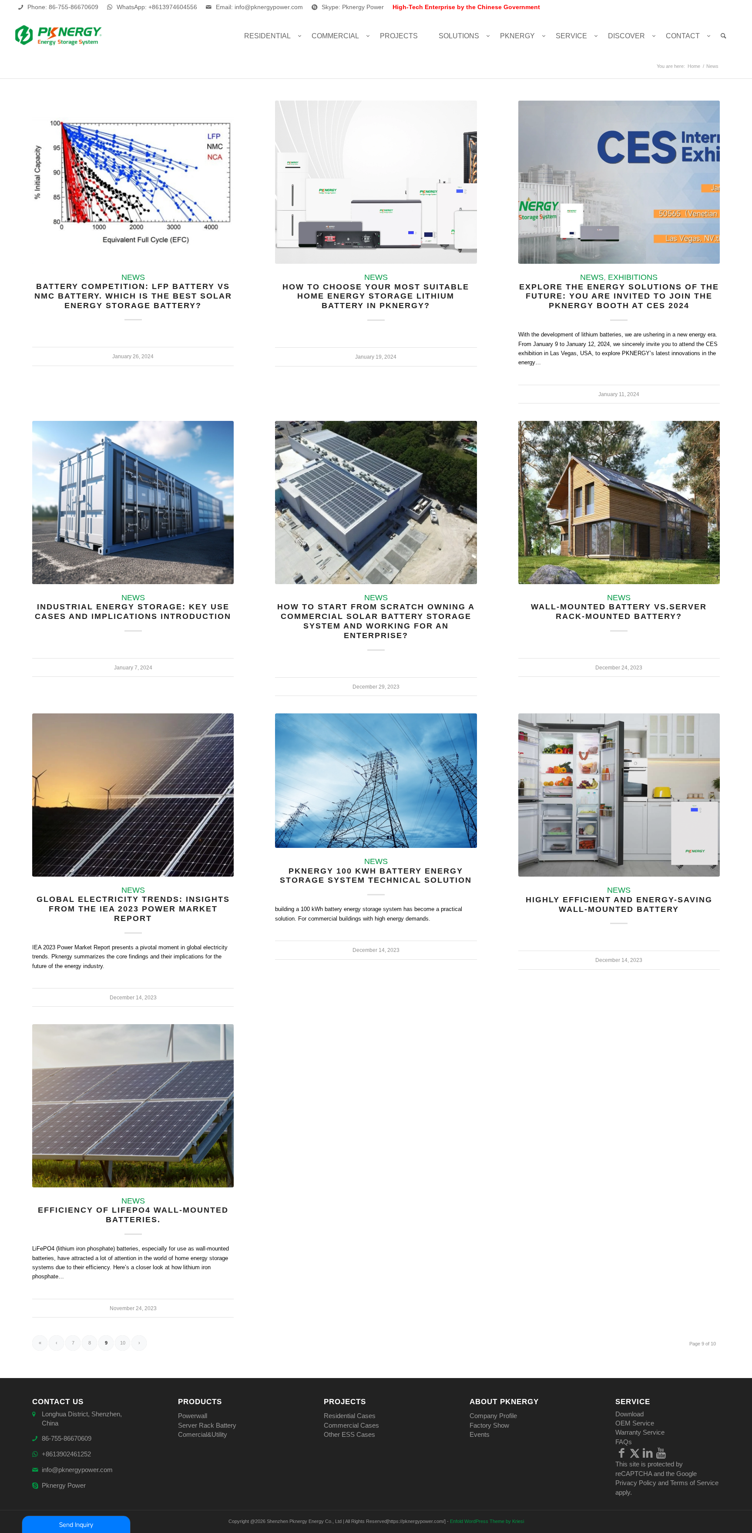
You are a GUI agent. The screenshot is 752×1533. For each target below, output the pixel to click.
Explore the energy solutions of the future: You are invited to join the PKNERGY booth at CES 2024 (619, 296)
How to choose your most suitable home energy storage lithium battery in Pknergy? (375, 296)
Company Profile (493, 1415)
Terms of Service (694, 1482)
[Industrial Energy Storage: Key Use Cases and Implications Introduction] (133, 502)
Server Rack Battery (207, 1425)
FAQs (623, 1442)
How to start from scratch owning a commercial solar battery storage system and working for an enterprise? (376, 621)
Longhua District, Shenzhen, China (82, 1418)
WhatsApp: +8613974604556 (157, 6)
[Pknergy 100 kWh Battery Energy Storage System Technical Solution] (376, 780)
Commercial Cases (351, 1425)
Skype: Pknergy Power (353, 6)
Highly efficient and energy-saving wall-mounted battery (619, 904)
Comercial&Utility (202, 1434)
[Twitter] (634, 1452)
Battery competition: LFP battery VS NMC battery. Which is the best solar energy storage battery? (133, 296)
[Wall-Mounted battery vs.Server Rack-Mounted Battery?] (619, 502)
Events (480, 1434)
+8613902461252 (66, 1454)
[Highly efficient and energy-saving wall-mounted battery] (619, 795)
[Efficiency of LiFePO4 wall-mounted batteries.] (133, 1105)
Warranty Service (640, 1432)
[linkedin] (648, 1452)
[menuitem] (267, 36)
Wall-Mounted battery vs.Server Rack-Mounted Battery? (619, 611)
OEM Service (634, 1423)
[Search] (723, 36)
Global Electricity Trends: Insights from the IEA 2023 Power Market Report (133, 909)
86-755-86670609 (66, 1438)
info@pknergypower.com (77, 1469)
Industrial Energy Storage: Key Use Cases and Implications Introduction (133, 611)
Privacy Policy (635, 1482)
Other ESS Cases (349, 1434)
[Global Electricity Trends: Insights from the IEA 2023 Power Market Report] (133, 795)
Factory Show (489, 1425)
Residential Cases (350, 1415)
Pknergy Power (64, 1485)
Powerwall (192, 1415)
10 (122, 1342)
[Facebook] (621, 1452)
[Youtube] (661, 1452)
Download (629, 1414)
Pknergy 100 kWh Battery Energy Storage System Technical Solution (376, 876)
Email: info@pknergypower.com (259, 6)
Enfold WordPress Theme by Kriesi (487, 1521)
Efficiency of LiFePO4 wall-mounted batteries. (133, 1215)
